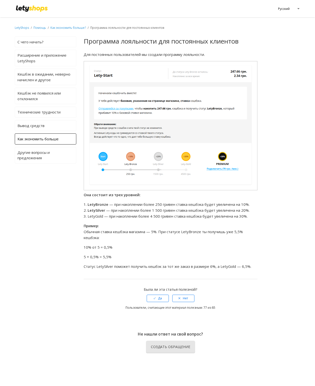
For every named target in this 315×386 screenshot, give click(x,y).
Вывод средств (31, 125)
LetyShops (22, 28)
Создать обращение (170, 346)
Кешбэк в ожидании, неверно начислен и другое (43, 77)
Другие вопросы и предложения (33, 155)
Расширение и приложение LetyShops (41, 58)
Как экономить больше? (68, 28)
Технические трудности (39, 112)
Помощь (40, 28)
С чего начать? (30, 41)
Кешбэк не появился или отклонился (39, 96)
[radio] (158, 298)
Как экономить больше (38, 138)
